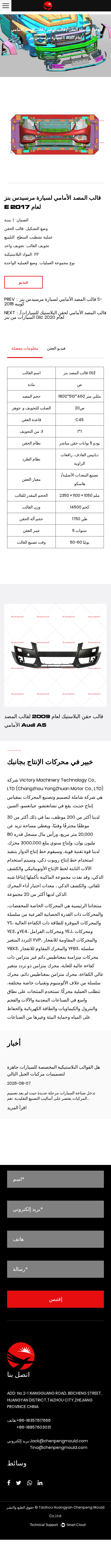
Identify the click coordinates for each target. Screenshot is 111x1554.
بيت (97, 29)
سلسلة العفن (80, 29)
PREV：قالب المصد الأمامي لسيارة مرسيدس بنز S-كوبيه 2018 (53, 301)
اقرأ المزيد (16, 1108)
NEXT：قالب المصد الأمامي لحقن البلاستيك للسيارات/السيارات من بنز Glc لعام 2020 (55, 315)
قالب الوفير (56, 29)
